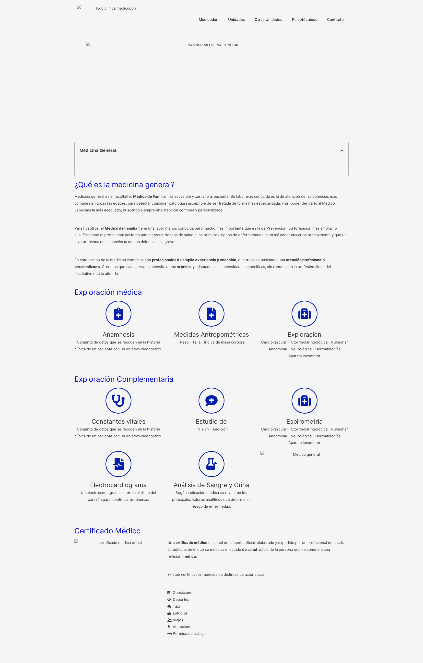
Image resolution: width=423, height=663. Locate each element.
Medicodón (208, 19)
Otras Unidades (268, 19)
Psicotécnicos (304, 19)
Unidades (236, 19)
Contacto (335, 19)
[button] (341, 150)
